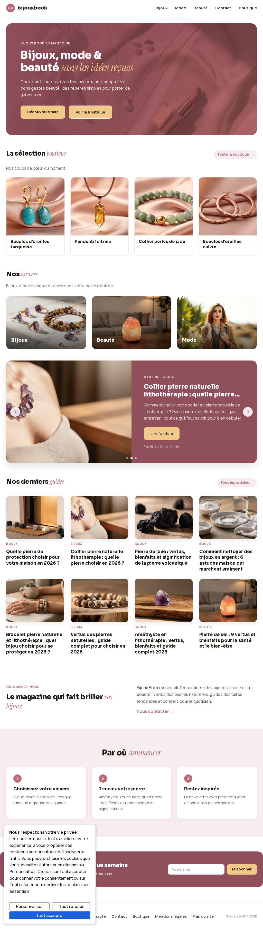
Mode (180, 7)
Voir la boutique (90, 112)
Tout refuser (71, 906)
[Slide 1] (127, 458)
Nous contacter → (155, 711)
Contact (223, 7)
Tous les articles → (236, 482)
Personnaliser (29, 906)
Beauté (201, 7)
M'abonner (242, 869)
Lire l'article (162, 433)
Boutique (248, 7)
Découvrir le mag (43, 111)
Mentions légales (171, 916)
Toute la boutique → (235, 154)
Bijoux (161, 7)
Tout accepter (50, 915)
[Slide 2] (131, 458)
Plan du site (203, 916)
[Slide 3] (136, 458)
